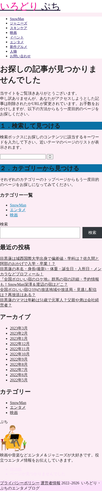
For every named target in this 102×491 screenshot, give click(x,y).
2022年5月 (19, 380)
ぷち (30, 6)
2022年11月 (20, 349)
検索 (4, 224)
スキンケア (18, 28)
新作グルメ (18, 47)
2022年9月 (19, 359)
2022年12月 (20, 344)
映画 (13, 33)
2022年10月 (20, 354)
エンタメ (17, 42)
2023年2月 (19, 333)
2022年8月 (19, 364)
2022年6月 (19, 375)
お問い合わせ (20, 56)
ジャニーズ (18, 23)
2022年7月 (19, 370)
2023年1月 (19, 338)
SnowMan (17, 19)
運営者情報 (50, 483)
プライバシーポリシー (20, 483)
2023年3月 (19, 328)
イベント (17, 37)
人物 (13, 51)
